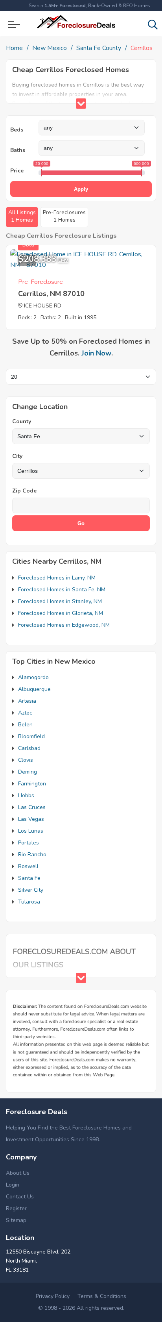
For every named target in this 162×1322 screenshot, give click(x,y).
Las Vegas (31, 819)
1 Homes (22, 216)
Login (12, 1185)
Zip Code (24, 490)
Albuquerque (34, 689)
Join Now (96, 353)
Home (14, 48)
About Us (17, 1173)
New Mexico (49, 48)
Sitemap (16, 1220)
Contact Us (20, 1196)
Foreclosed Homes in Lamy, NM (57, 577)
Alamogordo (33, 677)
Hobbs (26, 795)
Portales (28, 842)
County (21, 421)
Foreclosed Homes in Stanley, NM (60, 601)
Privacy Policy (53, 1296)
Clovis (25, 760)
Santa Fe (29, 878)
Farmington (32, 783)
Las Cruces (32, 807)
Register (16, 1208)
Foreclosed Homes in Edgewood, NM (64, 625)
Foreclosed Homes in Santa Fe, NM (61, 589)
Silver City (30, 890)
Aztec (25, 713)
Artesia (27, 701)
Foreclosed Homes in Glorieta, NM (60, 613)
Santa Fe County (98, 48)
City (17, 456)
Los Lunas (30, 831)
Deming (27, 772)
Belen (25, 724)
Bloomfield (31, 736)
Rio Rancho (32, 854)
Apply (81, 189)
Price (17, 170)
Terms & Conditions (101, 1296)
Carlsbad (29, 748)
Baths (17, 150)
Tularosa (29, 901)
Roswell (28, 866)
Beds (16, 129)
